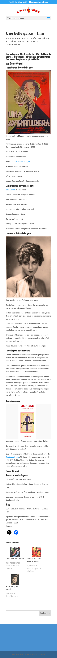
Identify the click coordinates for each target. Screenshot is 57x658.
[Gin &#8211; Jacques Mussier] (15, 579)
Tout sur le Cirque (26, 41)
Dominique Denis (18, 38)
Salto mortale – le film (15, 559)
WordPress (41, 654)
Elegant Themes (24, 654)
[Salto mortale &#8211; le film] (15, 552)
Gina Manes (10, 190)
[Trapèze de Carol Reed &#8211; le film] (36, 552)
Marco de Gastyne (23, 161)
